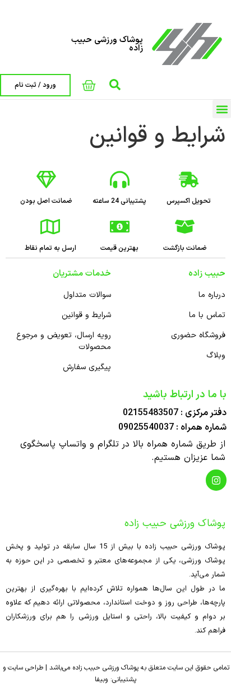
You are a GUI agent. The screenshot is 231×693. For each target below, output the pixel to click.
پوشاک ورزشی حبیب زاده (107, 44)
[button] (221, 109)
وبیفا (101, 680)
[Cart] (88, 85)
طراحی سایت (25, 668)
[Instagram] (216, 479)
